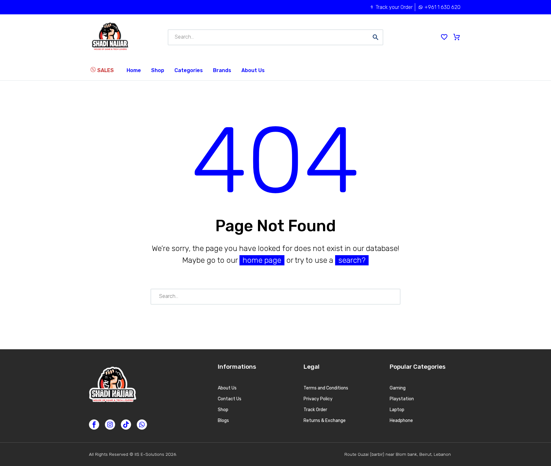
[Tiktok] (126, 424)
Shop (157, 70)
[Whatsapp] (142, 424)
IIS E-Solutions (149, 454)
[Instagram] (110, 424)
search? (351, 260)
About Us (253, 70)
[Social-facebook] (94, 424)
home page (262, 260)
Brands (222, 70)
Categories (188, 70)
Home (134, 70)
